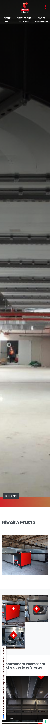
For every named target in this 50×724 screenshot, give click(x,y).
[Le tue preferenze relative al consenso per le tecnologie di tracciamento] (45, 721)
